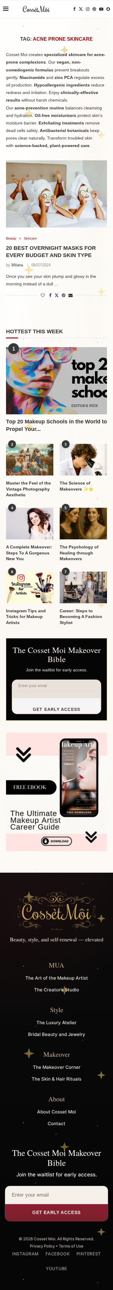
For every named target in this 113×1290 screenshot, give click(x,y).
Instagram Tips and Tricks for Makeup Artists (26, 616)
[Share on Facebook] (50, 295)
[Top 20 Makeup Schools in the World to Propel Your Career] (56, 380)
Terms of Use (71, 1246)
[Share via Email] (70, 295)
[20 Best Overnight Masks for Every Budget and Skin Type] (56, 194)
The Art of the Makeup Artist (56, 978)
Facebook (58, 1253)
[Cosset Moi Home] (56, 911)
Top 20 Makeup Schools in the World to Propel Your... (56, 425)
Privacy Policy (42, 1246)
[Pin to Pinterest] (63, 295)
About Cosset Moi (56, 1112)
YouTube (56, 1268)
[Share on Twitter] (57, 295)
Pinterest (89, 1253)
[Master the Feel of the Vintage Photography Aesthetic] (29, 460)
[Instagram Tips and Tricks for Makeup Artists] (29, 587)
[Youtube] (101, 9)
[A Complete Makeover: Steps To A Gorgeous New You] (29, 523)
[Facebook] (74, 9)
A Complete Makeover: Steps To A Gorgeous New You (29, 553)
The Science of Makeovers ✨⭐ (76, 486)
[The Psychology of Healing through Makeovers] (83, 523)
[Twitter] (81, 9)
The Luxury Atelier (56, 1022)
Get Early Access (56, 709)
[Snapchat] (108, 9)
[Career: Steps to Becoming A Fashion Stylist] (83, 587)
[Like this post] (43, 295)
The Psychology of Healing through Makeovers (79, 553)
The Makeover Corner (56, 1067)
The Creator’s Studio (56, 990)
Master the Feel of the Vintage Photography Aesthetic (28, 489)
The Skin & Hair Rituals (56, 1079)
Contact (56, 1123)
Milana (17, 265)
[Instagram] (87, 9)
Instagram (25, 1253)
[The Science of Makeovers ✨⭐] (83, 460)
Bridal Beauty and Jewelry (56, 1034)
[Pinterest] (94, 9)
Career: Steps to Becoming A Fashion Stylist (81, 616)
